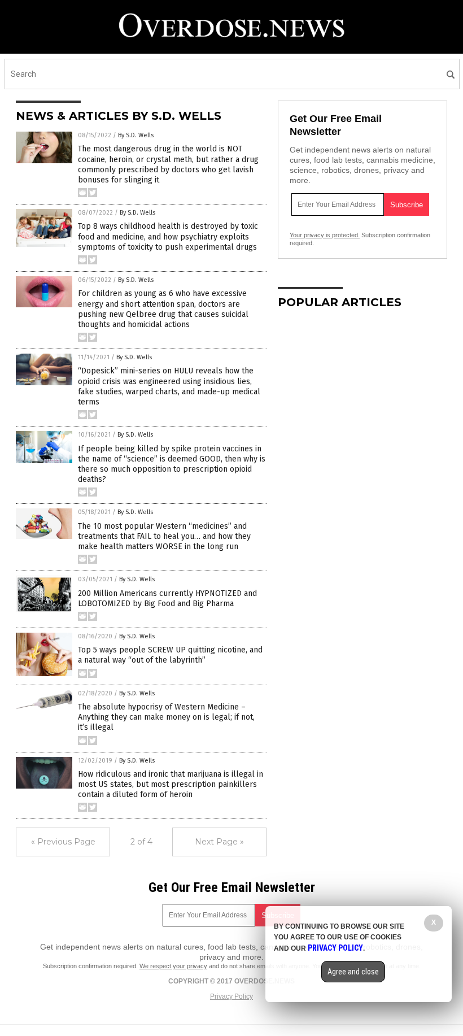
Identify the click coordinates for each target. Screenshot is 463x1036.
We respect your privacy (173, 966)
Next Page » (219, 842)
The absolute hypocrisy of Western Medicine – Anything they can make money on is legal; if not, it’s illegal (166, 717)
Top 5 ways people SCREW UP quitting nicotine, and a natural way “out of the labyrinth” (170, 655)
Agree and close (353, 971)
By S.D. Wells (136, 135)
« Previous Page (63, 842)
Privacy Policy (231, 996)
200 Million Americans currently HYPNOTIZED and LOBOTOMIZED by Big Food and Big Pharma (167, 598)
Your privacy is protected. (325, 235)
